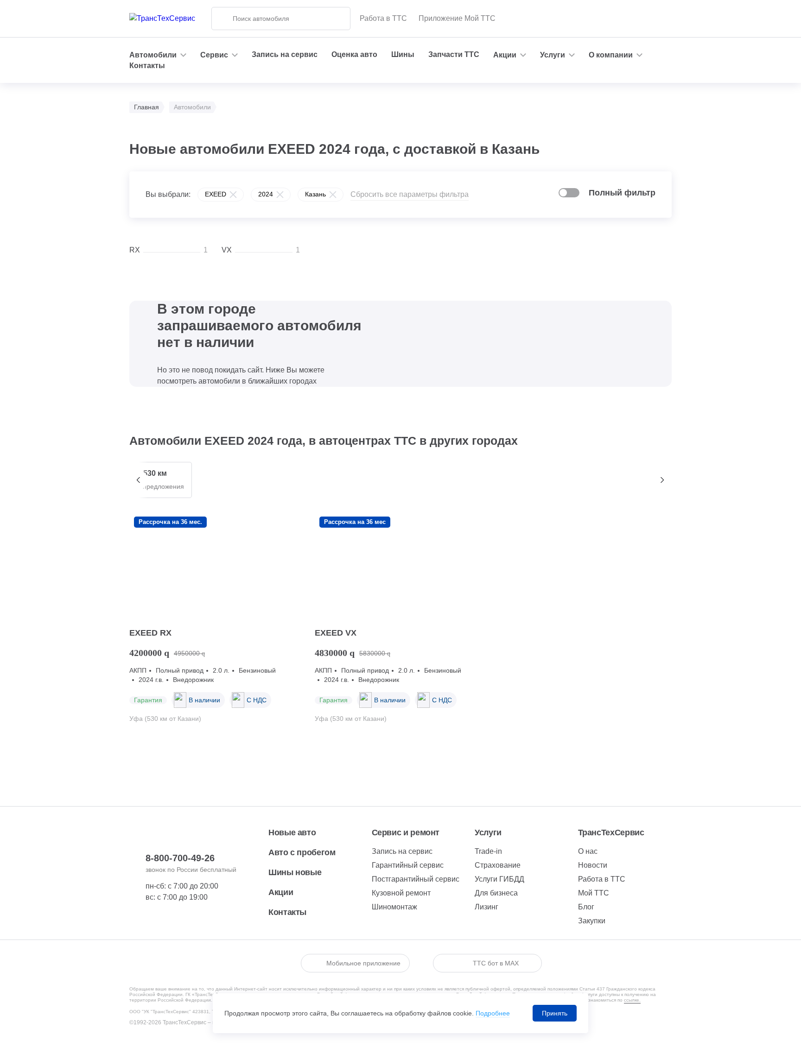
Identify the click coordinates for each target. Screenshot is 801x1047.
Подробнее (493, 1013)
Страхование (498, 865)
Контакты (147, 65)
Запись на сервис (285, 54)
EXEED (215, 194)
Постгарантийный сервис (415, 879)
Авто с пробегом (302, 852)
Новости (592, 865)
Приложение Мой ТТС (457, 18)
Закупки (591, 921)
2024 (265, 194)
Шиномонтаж (394, 907)
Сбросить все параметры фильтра (409, 194)
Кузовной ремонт (401, 893)
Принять (554, 1013)
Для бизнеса (496, 893)
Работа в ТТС (383, 18)
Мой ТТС (593, 893)
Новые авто (292, 832)
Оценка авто (354, 54)
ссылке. (632, 1000)
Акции (280, 892)
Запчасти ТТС (453, 54)
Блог (586, 907)
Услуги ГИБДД (499, 879)
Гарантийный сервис (408, 865)
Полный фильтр (622, 192)
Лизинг (486, 907)
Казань (315, 194)
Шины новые (294, 872)
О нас (588, 851)
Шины (402, 54)
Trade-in (488, 851)
